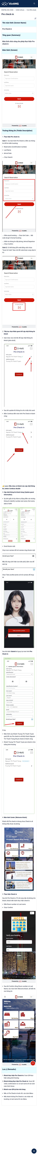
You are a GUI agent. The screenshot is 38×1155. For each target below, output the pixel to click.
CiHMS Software (20, 10)
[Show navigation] (34, 1151)
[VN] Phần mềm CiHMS (7, 10)
